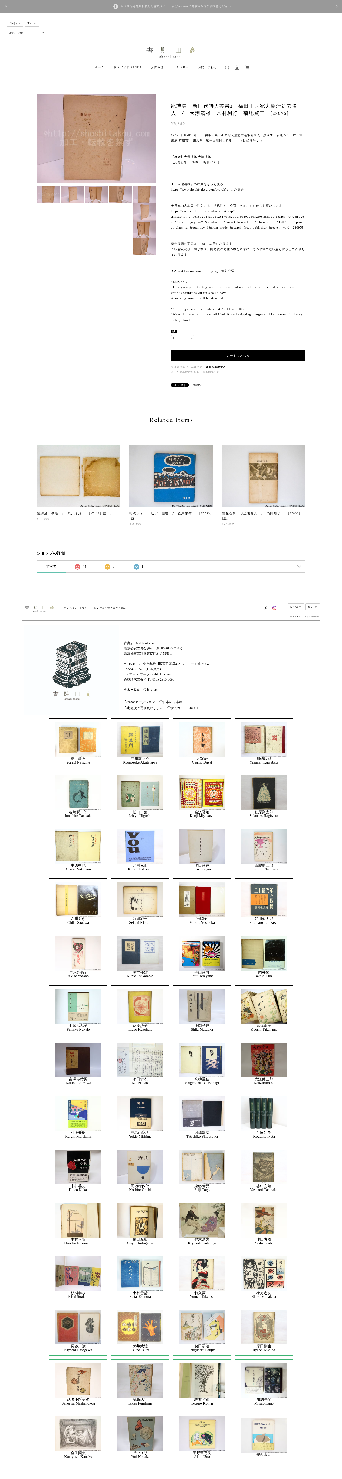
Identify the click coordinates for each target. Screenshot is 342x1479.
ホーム (99, 67)
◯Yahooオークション (139, 702)
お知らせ (157, 67)
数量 (174, 331)
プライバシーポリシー (77, 608)
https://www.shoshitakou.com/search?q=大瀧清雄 (207, 189)
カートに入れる (238, 355)
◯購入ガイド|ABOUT (183, 708)
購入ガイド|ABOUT (128, 67)
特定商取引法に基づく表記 (110, 608)
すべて (51, 566)
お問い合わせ (207, 67)
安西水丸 (263, 1455)
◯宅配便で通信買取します (143, 708)
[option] (96, 138)
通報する (197, 385)
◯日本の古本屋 (170, 702)
